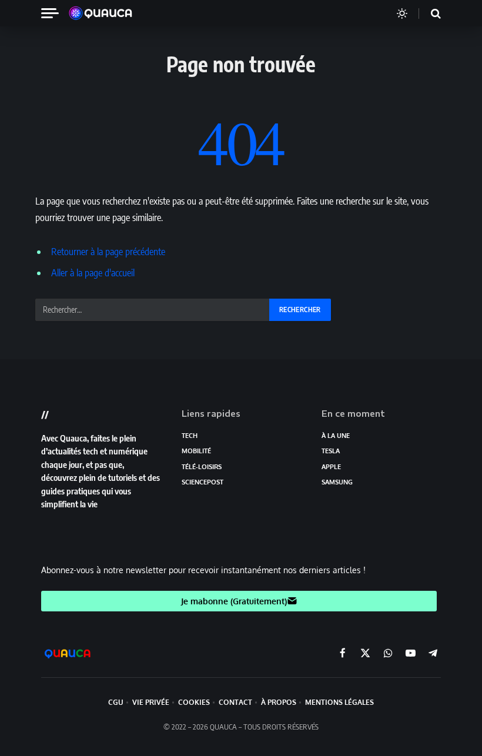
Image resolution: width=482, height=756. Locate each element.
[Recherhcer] (428, 13)
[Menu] (54, 13)
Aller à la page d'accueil (93, 272)
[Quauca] (106, 13)
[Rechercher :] (152, 310)
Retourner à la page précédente (108, 251)
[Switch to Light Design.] (402, 13)
